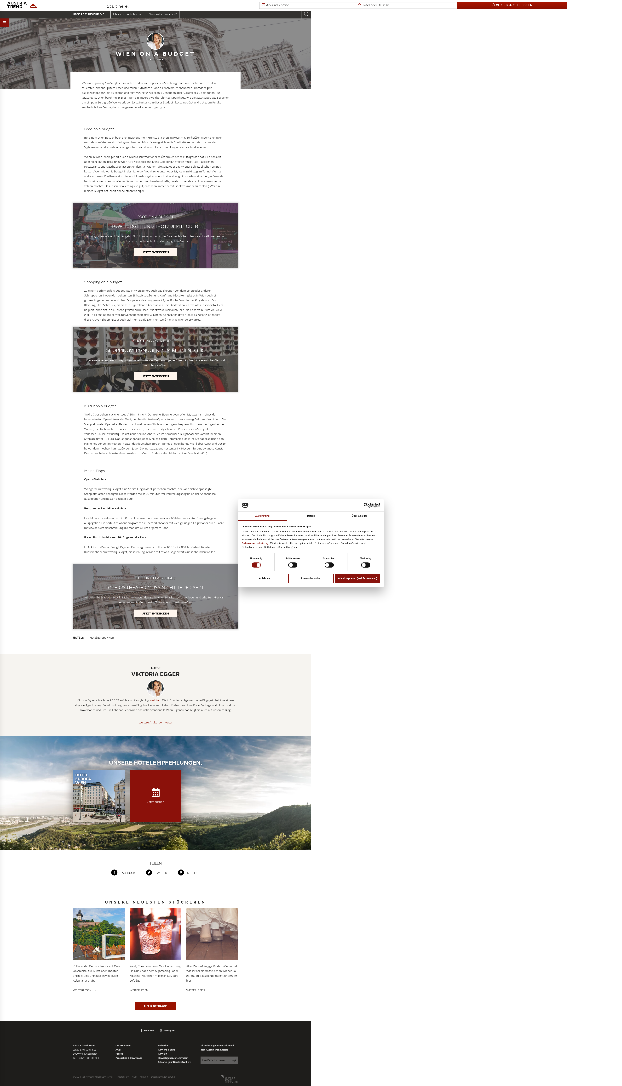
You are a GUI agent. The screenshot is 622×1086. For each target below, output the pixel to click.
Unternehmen (123, 1045)
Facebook (149, 1030)
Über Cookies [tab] (359, 516)
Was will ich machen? (163, 14)
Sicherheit (164, 1045)
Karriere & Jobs (166, 1049)
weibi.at (155, 700)
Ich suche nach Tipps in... (128, 14)
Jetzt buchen (155, 802)
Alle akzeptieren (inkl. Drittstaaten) (357, 578)
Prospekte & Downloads (128, 1058)
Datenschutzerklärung (163, 1076)
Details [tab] (311, 516)
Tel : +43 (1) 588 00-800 (86, 1057)
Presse (119, 1053)
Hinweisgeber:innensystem (173, 1058)
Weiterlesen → (84, 990)
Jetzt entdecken (155, 252)
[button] (413, 5)
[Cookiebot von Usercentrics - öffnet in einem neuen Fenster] (366, 505)
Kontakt (162, 1053)
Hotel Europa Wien (102, 637)
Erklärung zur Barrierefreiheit (174, 1062)
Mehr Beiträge (155, 1006)
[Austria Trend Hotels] (54, 5)
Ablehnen (264, 578)
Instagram (169, 1030)
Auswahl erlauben (311, 578)
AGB (118, 1049)
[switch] (292, 565)
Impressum (123, 1076)
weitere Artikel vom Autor (155, 722)
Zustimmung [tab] (262, 516)
